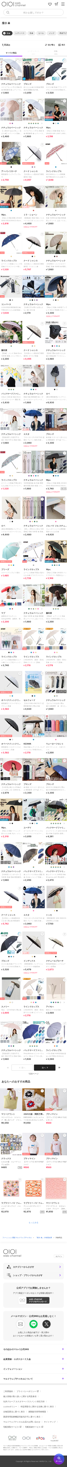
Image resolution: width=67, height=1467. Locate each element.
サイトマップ (50, 1422)
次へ (44, 1067)
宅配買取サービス (11, 1427)
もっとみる (33, 1223)
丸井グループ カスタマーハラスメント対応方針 (24, 1401)
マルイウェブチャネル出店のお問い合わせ (21, 1422)
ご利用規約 (8, 1391)
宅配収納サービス (33, 1427)
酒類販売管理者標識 (37, 1411)
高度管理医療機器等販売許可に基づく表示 (21, 1416)
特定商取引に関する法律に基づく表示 (37, 1406)
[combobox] (33, 12)
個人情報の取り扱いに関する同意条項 (19, 1396)
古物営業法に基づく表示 (14, 1411)
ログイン (59, 1256)
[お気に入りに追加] (19, 1090)
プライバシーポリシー (26, 1391)
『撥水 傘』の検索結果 (44, 1237)
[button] (20, 33)
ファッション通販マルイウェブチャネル (17, 1237)
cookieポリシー (10, 1406)
